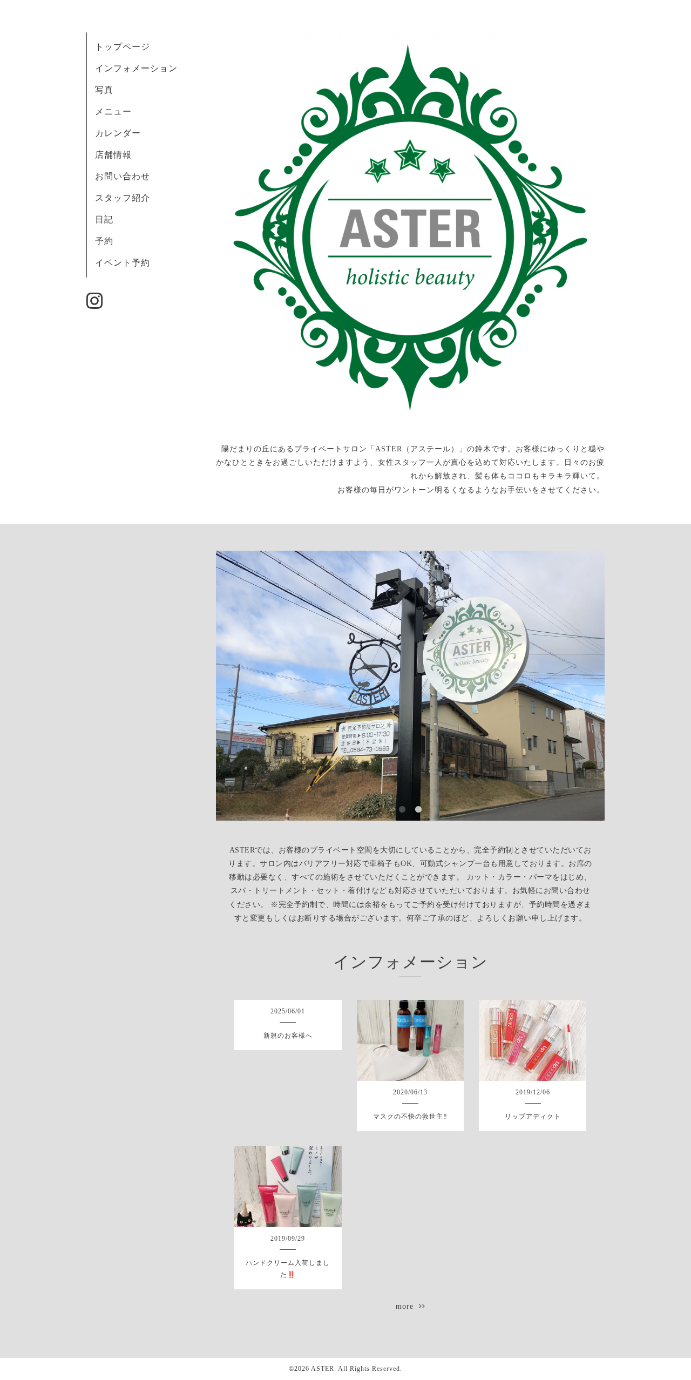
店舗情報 (113, 154)
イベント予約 (122, 262)
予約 (104, 241)
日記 (104, 219)
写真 (104, 89)
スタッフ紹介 (122, 197)
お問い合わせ (122, 176)
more (407, 1306)
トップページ (122, 46)
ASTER (322, 1368)
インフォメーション (136, 68)
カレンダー (118, 133)
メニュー (113, 111)
